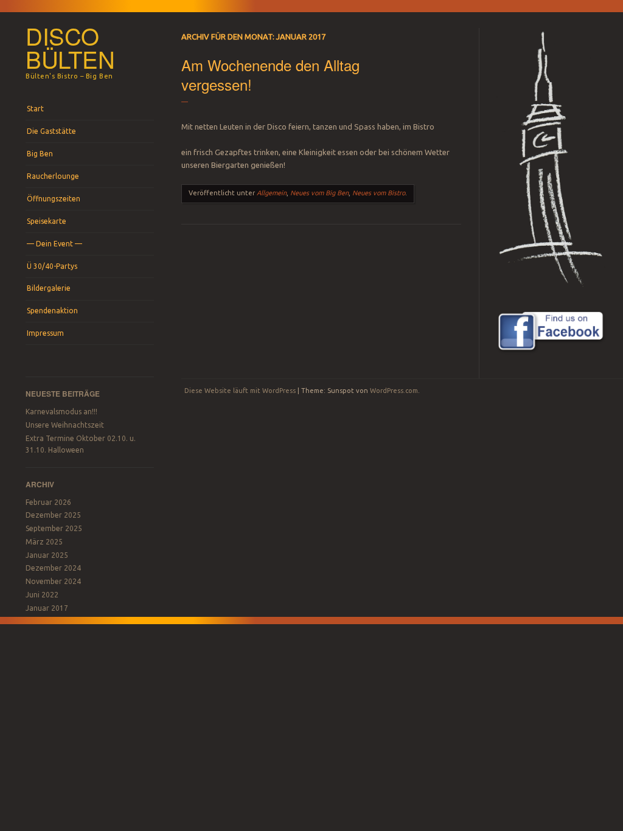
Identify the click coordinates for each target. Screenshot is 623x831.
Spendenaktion (52, 311)
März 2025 (44, 542)
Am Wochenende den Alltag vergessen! (270, 74)
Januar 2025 (47, 555)
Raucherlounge (53, 176)
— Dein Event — (54, 244)
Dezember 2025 (53, 515)
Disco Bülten (70, 47)
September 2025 (54, 528)
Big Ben (40, 154)
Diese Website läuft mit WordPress (240, 390)
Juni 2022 (42, 595)
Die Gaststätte (51, 131)
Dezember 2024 (53, 568)
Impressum (45, 333)
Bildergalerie (49, 288)
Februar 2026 (48, 502)
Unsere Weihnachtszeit (65, 425)
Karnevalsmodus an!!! (61, 411)
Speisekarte (46, 221)
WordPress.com (394, 390)
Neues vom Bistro (378, 192)
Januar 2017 (47, 608)
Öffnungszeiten (53, 199)
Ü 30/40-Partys (52, 266)
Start (35, 109)
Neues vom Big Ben (319, 192)
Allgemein (272, 192)
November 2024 (53, 581)
